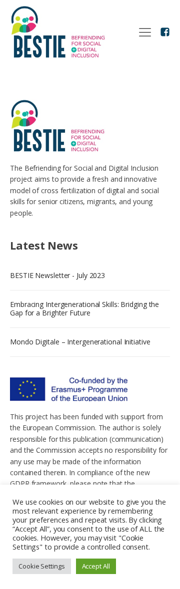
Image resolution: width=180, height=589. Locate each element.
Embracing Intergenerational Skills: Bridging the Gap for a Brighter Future (84, 308)
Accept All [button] (96, 566)
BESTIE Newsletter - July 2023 (57, 275)
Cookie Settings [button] (41, 566)
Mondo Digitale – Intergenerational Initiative (80, 341)
